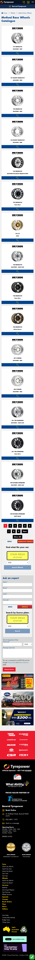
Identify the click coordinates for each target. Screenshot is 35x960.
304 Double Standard (17, 483)
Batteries (4, 887)
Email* (5, 594)
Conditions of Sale (23, 955)
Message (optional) (9, 648)
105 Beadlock (17, 171)
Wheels (5, 878)
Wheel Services (7, 894)
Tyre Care (5, 873)
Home (5, 13)
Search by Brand (7, 871)
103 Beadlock (17, 109)
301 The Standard (18, 420)
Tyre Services (6, 892)
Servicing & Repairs (8, 890)
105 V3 (17, 233)
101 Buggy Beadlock (17, 78)
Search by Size (6, 869)
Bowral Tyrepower (19, 6)
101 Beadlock (17, 46)
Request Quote (9, 669)
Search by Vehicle (7, 866)
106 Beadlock (17, 265)
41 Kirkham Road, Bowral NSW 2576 (17, 815)
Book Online (7, 902)
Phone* (5, 588)
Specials (5, 897)
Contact (5, 899)
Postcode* (6, 600)
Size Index (5, 915)
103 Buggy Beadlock (17, 140)
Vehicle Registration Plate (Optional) (10, 641)
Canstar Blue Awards (8, 918)
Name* (5, 582)
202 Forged (17, 389)
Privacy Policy (12, 662)
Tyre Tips (5, 876)
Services (5, 885)
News (4, 906)
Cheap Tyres (6, 922)
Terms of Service (23, 662)
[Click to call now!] (24, 2)
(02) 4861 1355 (12, 820)
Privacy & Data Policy (12, 955)
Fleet (4, 904)
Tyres (4, 864)
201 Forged (17, 358)
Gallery (5, 909)
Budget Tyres (6, 920)
